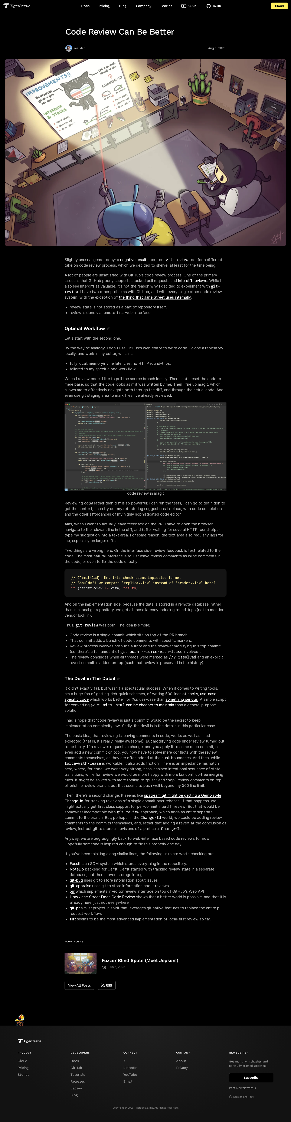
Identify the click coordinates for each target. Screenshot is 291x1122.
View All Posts (79, 985)
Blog (122, 6)
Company (143, 6)
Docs (85, 6)
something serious (182, 699)
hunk (165, 758)
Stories (166, 6)
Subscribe (251, 1078)
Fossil (75, 863)
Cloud (279, 6)
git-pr (75, 908)
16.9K (217, 6)
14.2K (192, 6)
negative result (133, 259)
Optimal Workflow (85, 328)
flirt (73, 919)
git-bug (76, 880)
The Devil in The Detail (90, 678)
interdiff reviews (192, 280)
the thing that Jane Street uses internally (155, 297)
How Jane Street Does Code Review (102, 897)
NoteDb (77, 869)
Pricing (104, 6)
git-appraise (80, 886)
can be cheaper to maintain (150, 705)
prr (72, 891)
